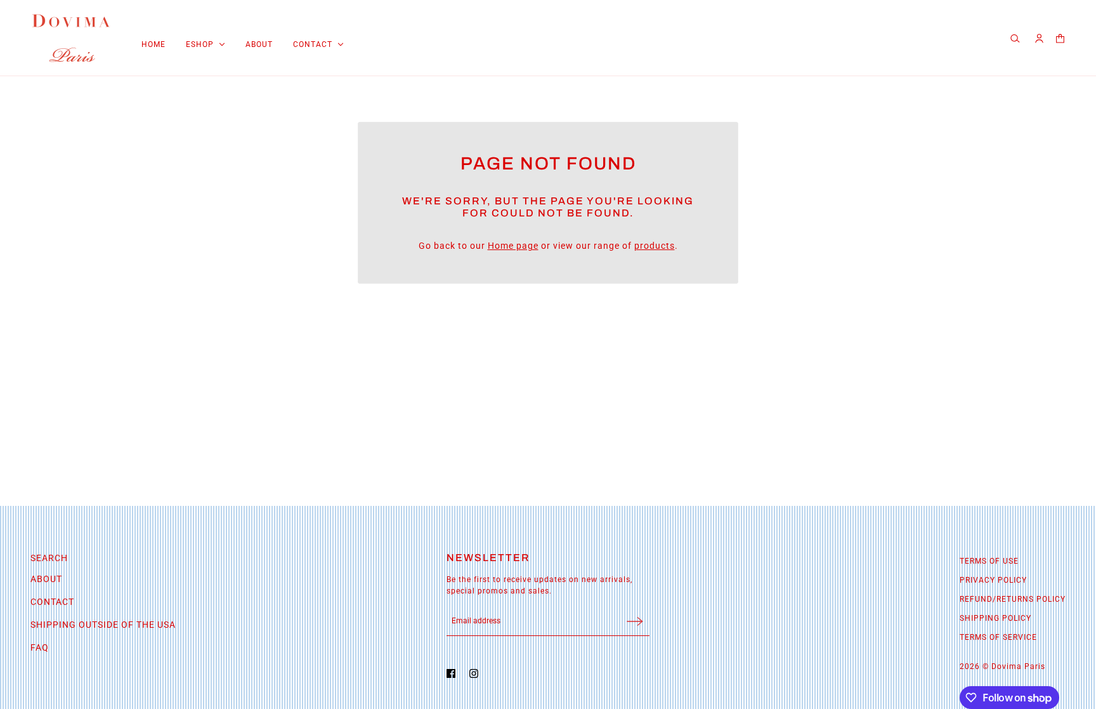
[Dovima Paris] (71, 38)
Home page (513, 246)
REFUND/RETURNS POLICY (1013, 599)
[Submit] (635, 621)
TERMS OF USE (989, 561)
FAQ (39, 647)
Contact (52, 602)
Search (49, 558)
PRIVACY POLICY (993, 580)
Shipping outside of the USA (103, 625)
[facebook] (454, 673)
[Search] (1017, 38)
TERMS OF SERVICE (998, 637)
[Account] (1039, 38)
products (654, 246)
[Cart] (1060, 38)
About (46, 579)
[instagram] (477, 673)
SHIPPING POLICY (995, 618)
